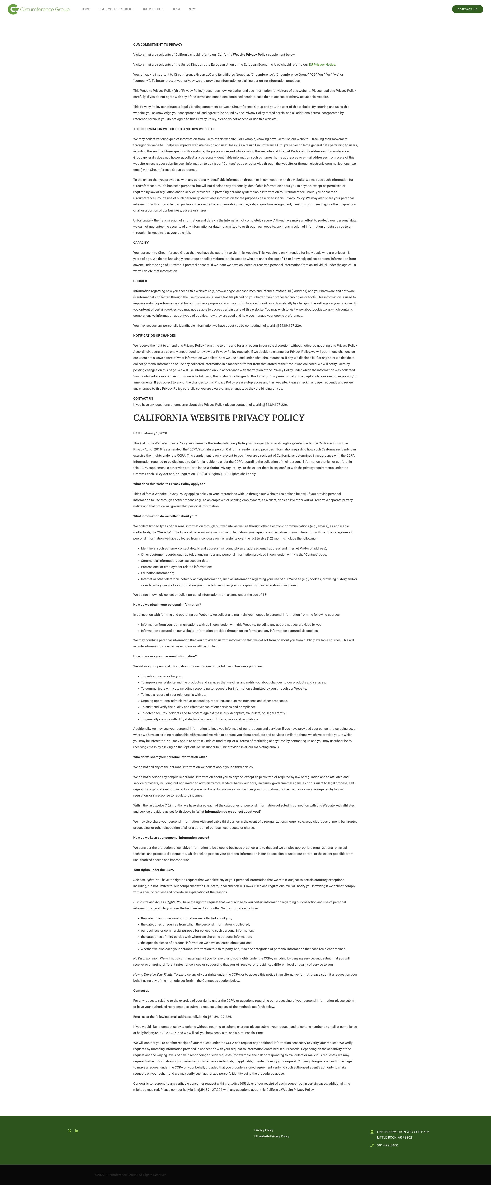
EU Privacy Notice (322, 64)
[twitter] (69, 1130)
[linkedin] (76, 1130)
